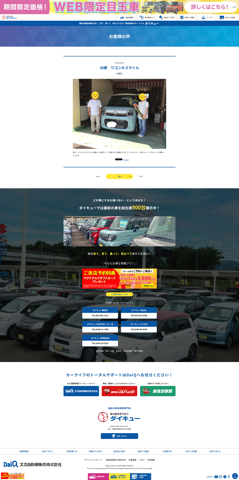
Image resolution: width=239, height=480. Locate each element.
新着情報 (132, 459)
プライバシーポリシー (93, 459)
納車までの (95, 451)
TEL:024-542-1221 (100, 315)
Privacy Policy (128, 468)
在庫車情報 (129, 17)
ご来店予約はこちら (119, 294)
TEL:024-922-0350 (139, 315)
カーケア (210, 17)
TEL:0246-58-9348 (139, 329)
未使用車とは (149, 17)
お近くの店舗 (230, 17)
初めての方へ (47, 451)
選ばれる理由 (189, 17)
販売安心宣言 (119, 451)
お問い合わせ (121, 436)
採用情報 (151, 459)
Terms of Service (142, 468)
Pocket (126, 159)
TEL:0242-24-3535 (100, 343)
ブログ (142, 459)
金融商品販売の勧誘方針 (115, 459)
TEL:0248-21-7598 (100, 329)
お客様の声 (167, 451)
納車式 (119, 73)
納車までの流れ (169, 17)
